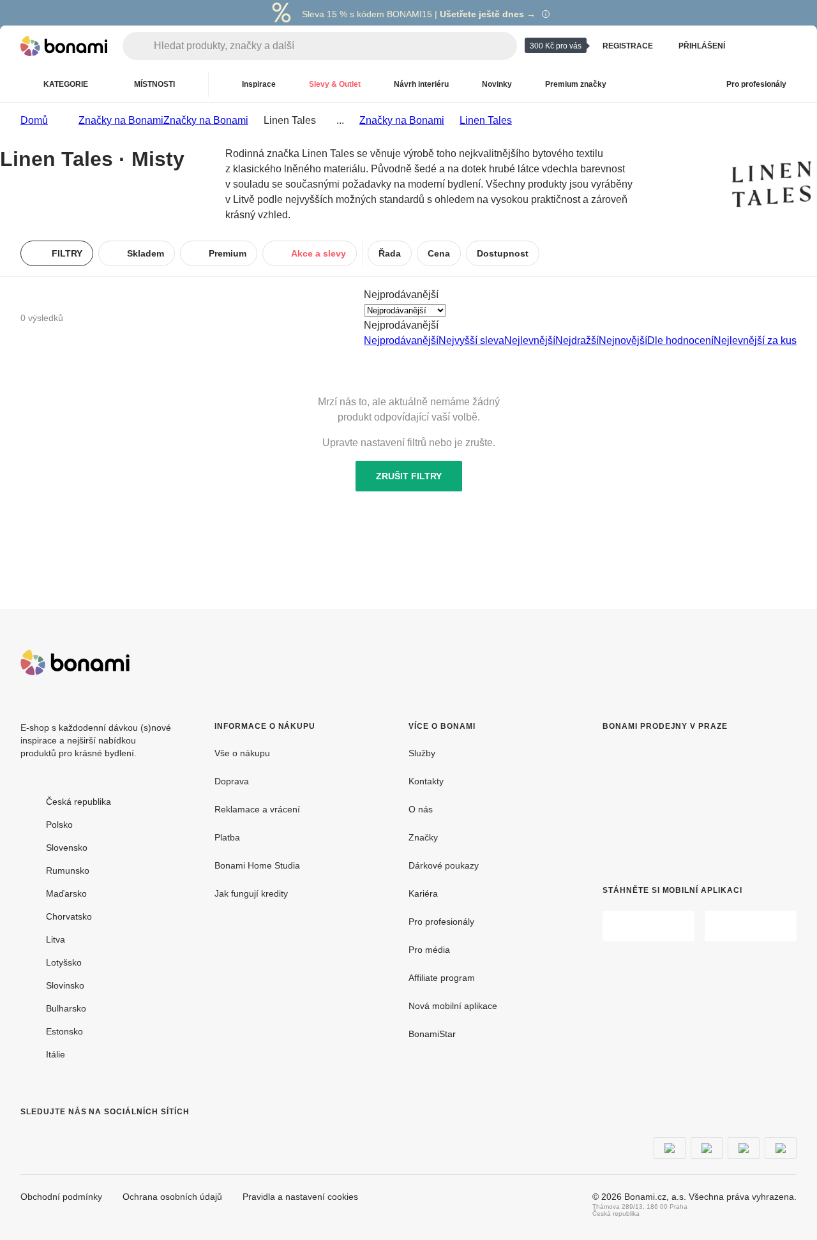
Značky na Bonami (205, 120)
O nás (420, 809)
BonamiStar (432, 1034)
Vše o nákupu (242, 753)
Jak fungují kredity (251, 893)
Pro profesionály (441, 921)
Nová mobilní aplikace (452, 1006)
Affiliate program (441, 978)
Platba (227, 837)
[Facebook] (30, 1137)
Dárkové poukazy (443, 865)
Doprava (231, 781)
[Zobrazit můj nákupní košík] (786, 46)
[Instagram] (61, 1137)
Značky (423, 837)
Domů (34, 120)
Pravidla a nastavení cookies (300, 1196)
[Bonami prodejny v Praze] (693, 798)
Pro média (429, 950)
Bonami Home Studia (257, 865)
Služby (421, 753)
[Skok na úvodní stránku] (63, 46)
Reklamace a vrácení (257, 809)
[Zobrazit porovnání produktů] (755, 46)
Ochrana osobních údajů (172, 1196)
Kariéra (423, 893)
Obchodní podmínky (61, 1196)
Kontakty (426, 781)
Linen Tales (486, 120)
